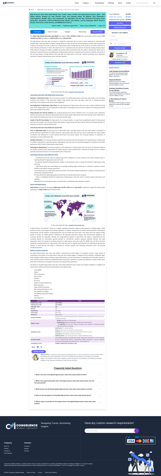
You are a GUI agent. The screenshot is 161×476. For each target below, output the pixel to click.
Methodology (82, 32)
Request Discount (120, 27)
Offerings (111, 3)
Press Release (99, 3)
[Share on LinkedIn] (37, 347)
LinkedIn (26, 448)
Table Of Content (52, 32)
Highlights (67, 32)
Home (77, 3)
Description (37, 32)
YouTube (26, 451)
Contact (128, 3)
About (120, 3)
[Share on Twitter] (41, 347)
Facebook (27, 446)
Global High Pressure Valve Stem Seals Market (46, 36)
